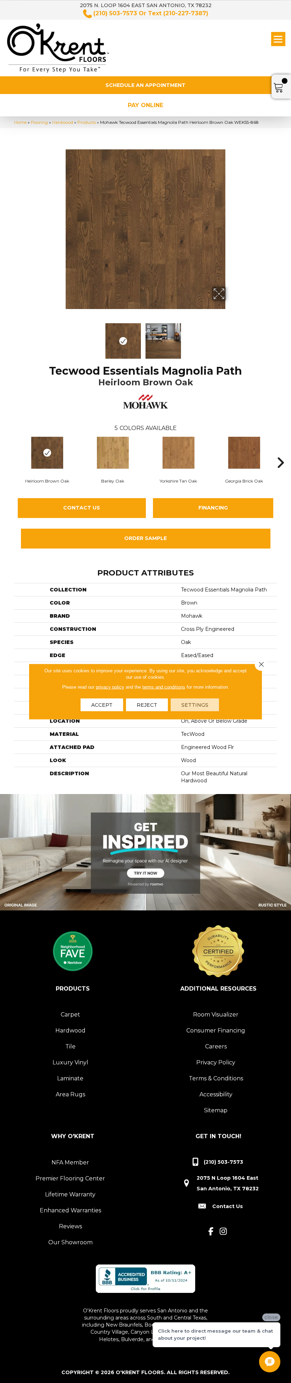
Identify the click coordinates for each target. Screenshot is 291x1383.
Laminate (70, 1078)
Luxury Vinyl (70, 1062)
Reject (147, 705)
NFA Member (70, 1162)
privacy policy (110, 687)
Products (86, 122)
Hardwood (62, 122)
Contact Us (81, 508)
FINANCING (213, 508)
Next (230, 337)
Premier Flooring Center (70, 1178)
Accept (101, 705)
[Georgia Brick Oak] (244, 452)
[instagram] (223, 1231)
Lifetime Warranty (70, 1194)
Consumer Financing (215, 1030)
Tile (70, 1046)
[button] (145, 85)
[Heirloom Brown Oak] (47, 452)
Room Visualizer (215, 1014)
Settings (194, 705)
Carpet (70, 1014)
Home (20, 122)
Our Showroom (70, 1242)
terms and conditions (163, 687)
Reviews (70, 1226)
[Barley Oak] (113, 452)
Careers (216, 1046)
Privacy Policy (215, 1062)
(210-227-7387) (185, 13)
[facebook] (211, 1231)
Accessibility (215, 1094)
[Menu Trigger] (278, 39)
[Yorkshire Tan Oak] (178, 452)
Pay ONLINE (145, 105)
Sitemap (215, 1110)
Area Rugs (70, 1094)
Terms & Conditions (216, 1078)
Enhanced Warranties (70, 1210)
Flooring (39, 122)
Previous (60, 337)
